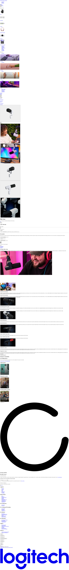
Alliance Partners (4, 516)
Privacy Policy (5, 547)
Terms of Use (1, 547)
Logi (0, 98)
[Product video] (10, 208)
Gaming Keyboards (4, 500)
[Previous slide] (1, 354)
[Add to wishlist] (0, 122)
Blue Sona (1, 104)
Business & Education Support (5, 526)
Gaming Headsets (4, 501)
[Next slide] (2, 354)
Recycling (3, 492)
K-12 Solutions (3, 520)
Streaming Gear (3, 510)
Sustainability (3, 491)
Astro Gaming (3, 508)
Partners (3, 515)
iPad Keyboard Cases (4, 499)
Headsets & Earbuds (4, 497)
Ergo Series (3, 505)
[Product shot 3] (10, 189)
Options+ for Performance (5, 532)
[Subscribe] (7, 480)
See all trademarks (60, 477)
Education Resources (4, 521)
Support (1, 4)
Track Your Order (4, 528)
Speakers (3, 498)
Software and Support (3, 240)
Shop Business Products (4, 514)
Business (3, 2)
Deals (1, 93)
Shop (2, 5)
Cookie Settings (9, 547)
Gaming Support (3, 525)
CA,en (2, 485)
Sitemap (12, 547)
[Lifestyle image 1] (10, 134)
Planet (1, 94)
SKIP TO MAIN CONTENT (3, 0)
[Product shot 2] (10, 172)
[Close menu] (0, 6)
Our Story (3, 488)
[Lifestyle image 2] (10, 153)
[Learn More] (0, 245)
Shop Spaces (3, 513)
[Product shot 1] (10, 113)
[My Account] (0, 96)
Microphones (1, 103)
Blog (2, 490)
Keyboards (3, 496)
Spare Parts (3, 527)
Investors (3, 489)
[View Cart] (0, 97)
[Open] (1, 97)
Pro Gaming (3, 509)
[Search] (0, 95)
